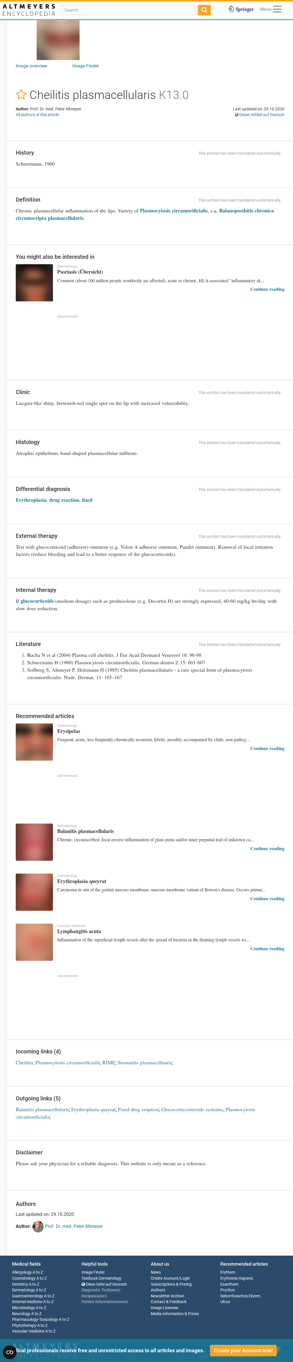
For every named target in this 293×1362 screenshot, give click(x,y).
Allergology (22, 1272)
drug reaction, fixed (70, 500)
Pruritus (227, 1290)
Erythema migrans (236, 1278)
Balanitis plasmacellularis (42, 1109)
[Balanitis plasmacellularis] (34, 842)
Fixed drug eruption (138, 1109)
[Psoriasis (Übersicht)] (34, 282)
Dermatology (23, 1290)
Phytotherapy (24, 1325)
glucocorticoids (37, 601)
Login (185, 1278)
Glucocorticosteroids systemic (192, 1109)
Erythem (227, 1272)
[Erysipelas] (34, 742)
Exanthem (229, 1284)
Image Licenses (164, 1307)
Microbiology (23, 1307)
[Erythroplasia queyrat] (34, 892)
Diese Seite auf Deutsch (106, 1284)
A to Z (38, 1272)
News (156, 1272)
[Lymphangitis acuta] (34, 942)
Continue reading (267, 289)
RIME (108, 1062)
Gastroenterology (27, 1296)
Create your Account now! (243, 1350)
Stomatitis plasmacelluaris (145, 1062)
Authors (158, 1290)
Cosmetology (23, 1278)
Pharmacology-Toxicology (35, 1319)
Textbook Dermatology (102, 1278)
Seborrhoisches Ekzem (240, 1296)
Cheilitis (24, 1062)
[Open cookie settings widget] (10, 1352)
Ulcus (225, 1301)
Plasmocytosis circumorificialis (174, 210)
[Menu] (277, 10)
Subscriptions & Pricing (171, 1284)
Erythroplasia (31, 500)
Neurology (21, 1313)
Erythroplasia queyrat (93, 1109)
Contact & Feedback (169, 1301)
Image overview (31, 66)
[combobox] (128, 10)
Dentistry (20, 1284)
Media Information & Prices (175, 1313)
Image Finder (85, 66)
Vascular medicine (28, 1331)
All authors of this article (37, 114)
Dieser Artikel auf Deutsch (261, 114)
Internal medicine (27, 1301)
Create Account (164, 1278)
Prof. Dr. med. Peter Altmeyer (73, 1226)
